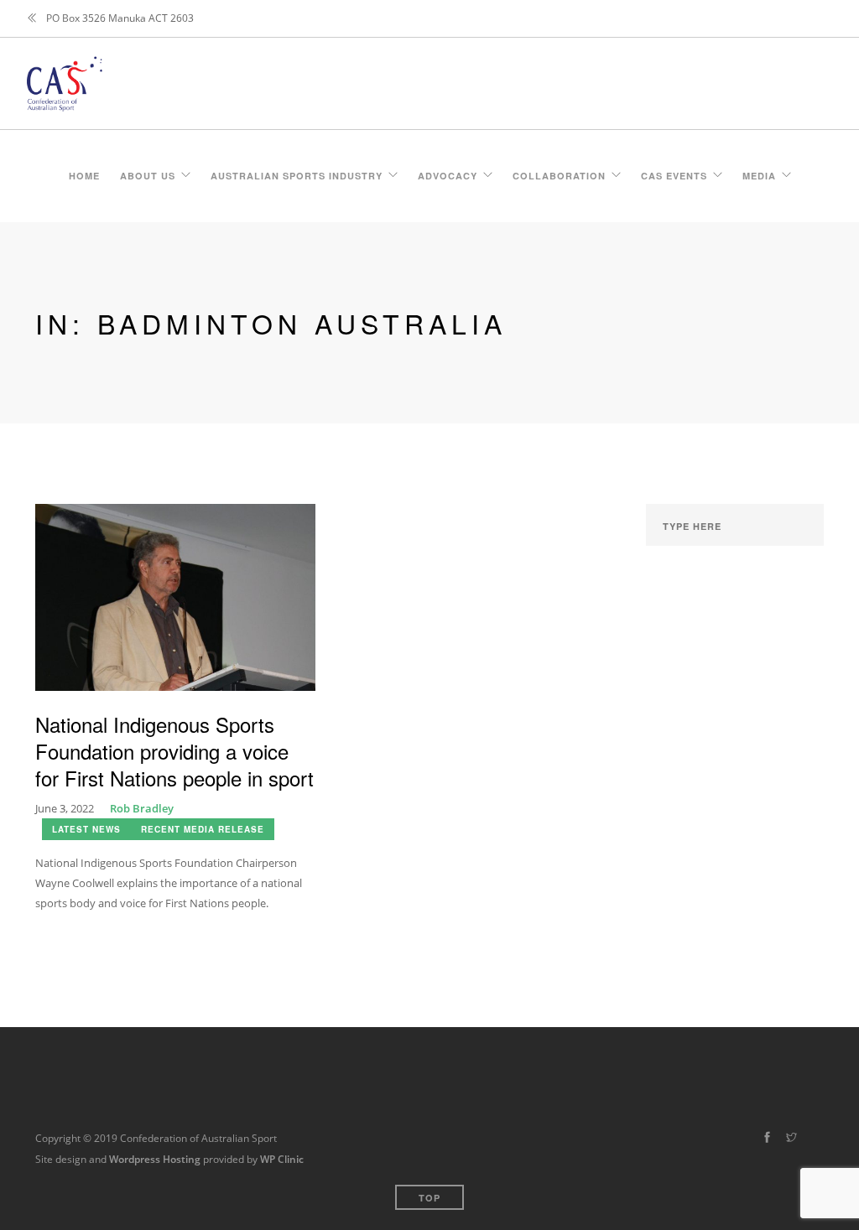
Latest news (86, 829)
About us (147, 173)
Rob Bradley (142, 808)
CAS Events (674, 173)
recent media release (202, 829)
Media (759, 173)
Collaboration (559, 173)
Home (84, 173)
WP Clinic (282, 1159)
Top (429, 1197)
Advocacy (447, 173)
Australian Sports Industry (297, 173)
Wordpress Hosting (154, 1159)
